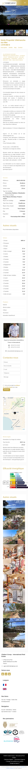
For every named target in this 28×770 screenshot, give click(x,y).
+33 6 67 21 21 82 (15, 345)
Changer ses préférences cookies (14, 761)
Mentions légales (8, 759)
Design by (15, 763)
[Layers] (22, 399)
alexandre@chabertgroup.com (15, 351)
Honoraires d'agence (20, 759)
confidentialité (22, 766)
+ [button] (4, 399)
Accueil (8, 4)
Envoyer (6, 389)
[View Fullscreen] (5, 404)
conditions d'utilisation (10, 768)
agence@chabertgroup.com (11, 666)
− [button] (4, 401)
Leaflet (23, 429)
